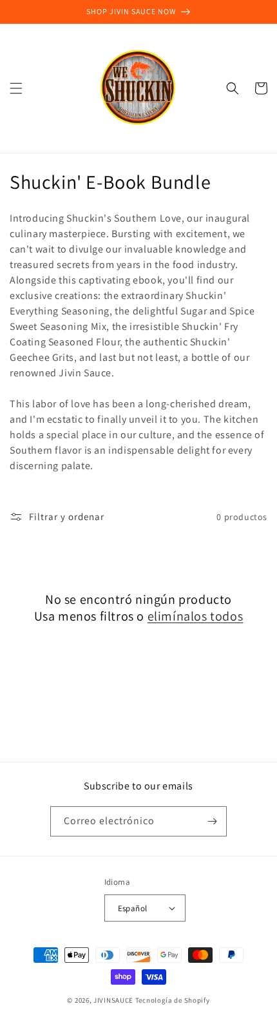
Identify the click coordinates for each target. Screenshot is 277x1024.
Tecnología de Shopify (172, 1000)
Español (133, 908)
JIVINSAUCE (113, 1000)
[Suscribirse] (212, 821)
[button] (16, 88)
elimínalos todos (196, 616)
